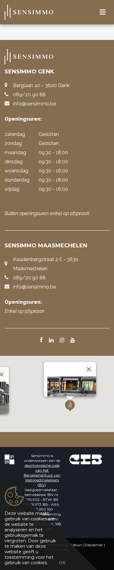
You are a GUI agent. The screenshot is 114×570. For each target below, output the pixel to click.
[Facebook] (41, 341)
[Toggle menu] (102, 12)
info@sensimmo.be (34, 104)
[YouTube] (72, 341)
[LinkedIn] (51, 341)
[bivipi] (9, 459)
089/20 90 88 (29, 94)
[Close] (88, 369)
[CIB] (86, 459)
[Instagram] (62, 341)
